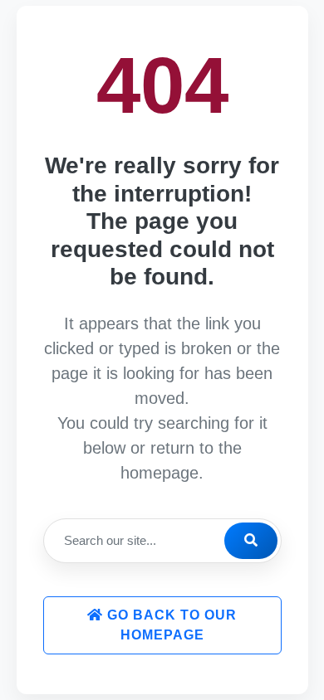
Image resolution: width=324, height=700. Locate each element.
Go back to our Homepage (170, 625)
